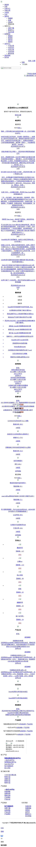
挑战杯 (6, 4)
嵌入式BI (7, 768)
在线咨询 (20, 734)
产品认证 (7, 799)
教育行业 (7, 782)
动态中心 (7, 43)
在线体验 (20, 727)
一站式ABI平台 (9, 760)
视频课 (10, 18)
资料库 (27, 810)
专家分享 (7, 10)
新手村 (6, 57)
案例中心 (11, 30)
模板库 (10, 36)
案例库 (10, 38)
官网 (23, 62)
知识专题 (11, 32)
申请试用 (23, 724)
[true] (2, 68)
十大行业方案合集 (10, 775)
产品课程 (7, 797)
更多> (18, 368)
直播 (9, 20)
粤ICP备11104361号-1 (30, 822)
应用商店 (7, 34)
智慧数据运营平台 (10, 762)
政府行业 (7, 780)
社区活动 (11, 51)
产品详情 (30, 724)
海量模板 (28, 808)
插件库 (10, 40)
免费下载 (7, 808)
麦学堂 (6, 16)
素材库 (10, 42)
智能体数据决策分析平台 (12, 758)
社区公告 (11, 49)
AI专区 (6, 12)
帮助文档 (7, 795)
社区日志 (11, 47)
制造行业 (7, 777)
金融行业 (7, 778)
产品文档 (7, 812)
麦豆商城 (7, 55)
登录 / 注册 (31, 61)
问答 (5, 6)
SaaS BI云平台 (9, 764)
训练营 (10, 22)
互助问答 (28, 806)
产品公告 (11, 45)
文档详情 (23, 731)
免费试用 (7, 793)
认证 (5, 14)
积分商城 (28, 816)
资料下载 (11, 28)
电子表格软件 (8, 766)
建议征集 (11, 53)
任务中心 (7, 8)
